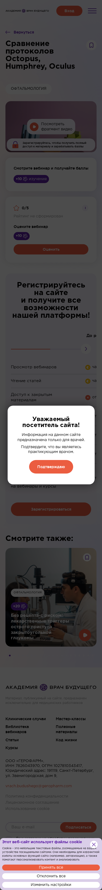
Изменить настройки (51, 884)
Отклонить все (51, 876)
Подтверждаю (51, 467)
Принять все (51, 867)
